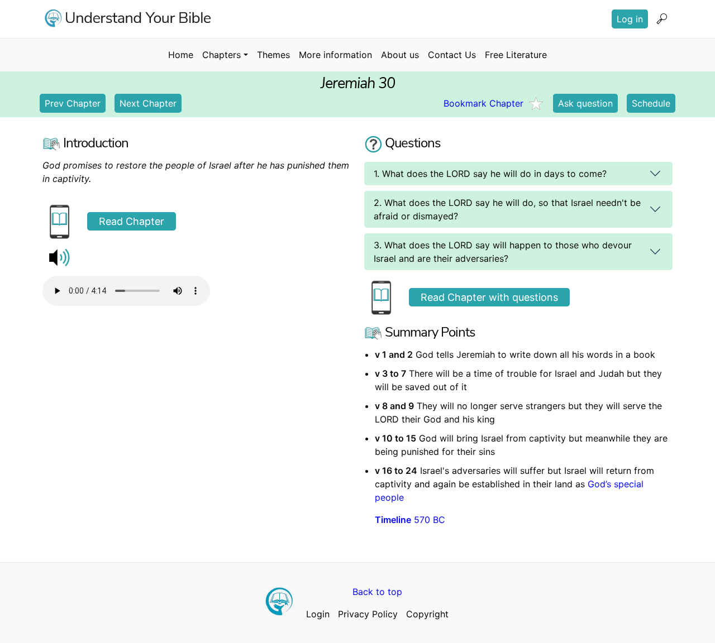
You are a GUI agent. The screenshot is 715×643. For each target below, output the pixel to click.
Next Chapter (148, 103)
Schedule (651, 103)
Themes (273, 54)
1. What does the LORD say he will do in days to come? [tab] (490, 173)
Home (180, 54)
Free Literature (516, 54)
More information (335, 54)
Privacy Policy (368, 614)
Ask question (585, 103)
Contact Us (452, 54)
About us (400, 54)
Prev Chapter (73, 103)
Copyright (427, 614)
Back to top (377, 591)
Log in (630, 19)
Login (318, 614)
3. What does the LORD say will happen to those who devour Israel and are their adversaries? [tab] (503, 251)
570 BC (410, 519)
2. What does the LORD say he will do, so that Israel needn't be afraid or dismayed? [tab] (507, 209)
